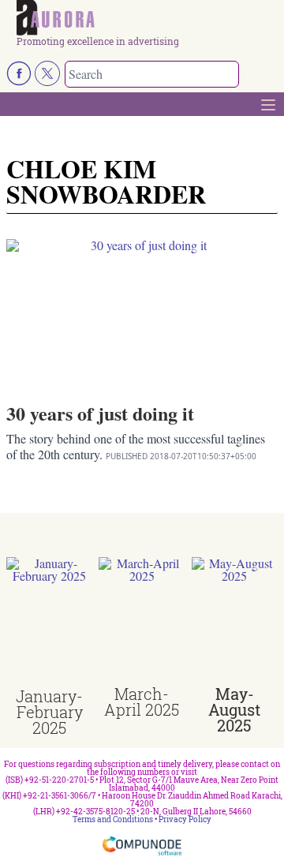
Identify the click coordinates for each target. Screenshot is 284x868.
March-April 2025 (141, 701)
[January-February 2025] (49, 623)
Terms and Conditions (113, 819)
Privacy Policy (185, 819)
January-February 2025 (49, 712)
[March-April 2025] (142, 621)
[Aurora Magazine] (147, 18)
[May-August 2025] (235, 621)
